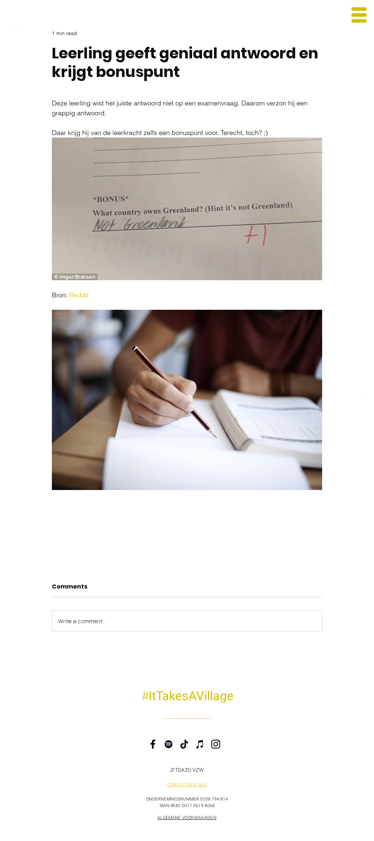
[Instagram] (216, 744)
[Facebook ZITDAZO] (362, 400)
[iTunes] (200, 744)
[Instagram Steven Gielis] (362, 385)
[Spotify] (169, 744)
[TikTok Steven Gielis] (362, 415)
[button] (359, 15)
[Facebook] (153, 744)
